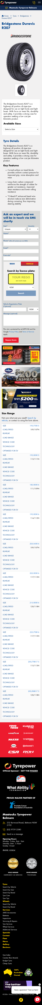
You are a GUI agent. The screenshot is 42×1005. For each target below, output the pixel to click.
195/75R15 (34, 426)
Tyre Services (7, 924)
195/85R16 (34, 514)
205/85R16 (34, 573)
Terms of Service (28, 332)
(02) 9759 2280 (14, 829)
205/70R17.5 (33, 662)
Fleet (5, 938)
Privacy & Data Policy (15, 994)
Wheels (6, 901)
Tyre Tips (6, 898)
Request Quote (10, 340)
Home (6, 16)
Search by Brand (9, 893)
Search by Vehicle (9, 887)
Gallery (6, 944)
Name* (6, 233)
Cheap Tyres (7, 963)
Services (6, 910)
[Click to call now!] (34, 2)
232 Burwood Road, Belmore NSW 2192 (22, 824)
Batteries (6, 915)
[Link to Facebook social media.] (21, 1000)
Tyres (5, 884)
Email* (5, 248)
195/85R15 (34, 455)
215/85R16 (34, 603)
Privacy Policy (14, 332)
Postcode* (7, 255)
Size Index (6, 955)
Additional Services (10, 930)
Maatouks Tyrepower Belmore (23, 8)
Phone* (15, 241)
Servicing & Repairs (10, 921)
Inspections (7, 918)
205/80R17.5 (33, 691)
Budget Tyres (7, 961)
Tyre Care (6, 895)
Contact (6, 935)
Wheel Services (8, 927)
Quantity (31, 226)
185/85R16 (34, 485)
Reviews (6, 947)
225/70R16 (34, 632)
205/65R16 (34, 544)
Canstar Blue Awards (10, 958)
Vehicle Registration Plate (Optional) (12, 305)
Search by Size (8, 890)
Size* (5, 226)
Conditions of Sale (28, 994)
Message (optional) (10, 313)
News (5, 941)
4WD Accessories (9, 913)
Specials (6, 932)
